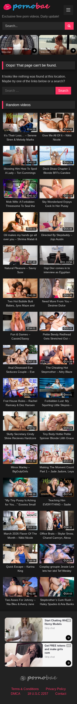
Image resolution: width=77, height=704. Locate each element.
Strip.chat (6, 52)
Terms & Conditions (25, 689)
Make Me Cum (48, 48)
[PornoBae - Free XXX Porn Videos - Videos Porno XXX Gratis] (31, 7)
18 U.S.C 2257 (37, 693)
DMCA (15, 693)
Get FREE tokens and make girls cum (55, 649)
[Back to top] (64, 692)
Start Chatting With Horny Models (57, 622)
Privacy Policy (56, 689)
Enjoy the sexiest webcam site (16, 49)
